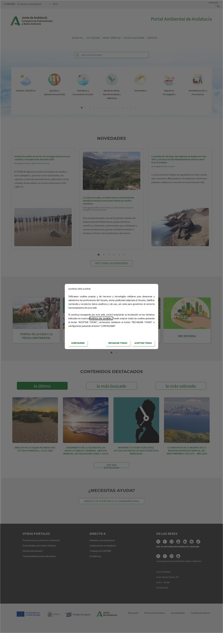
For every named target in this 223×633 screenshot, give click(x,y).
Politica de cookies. (101, 318)
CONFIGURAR (77, 343)
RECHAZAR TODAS (117, 343)
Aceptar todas (143, 343)
